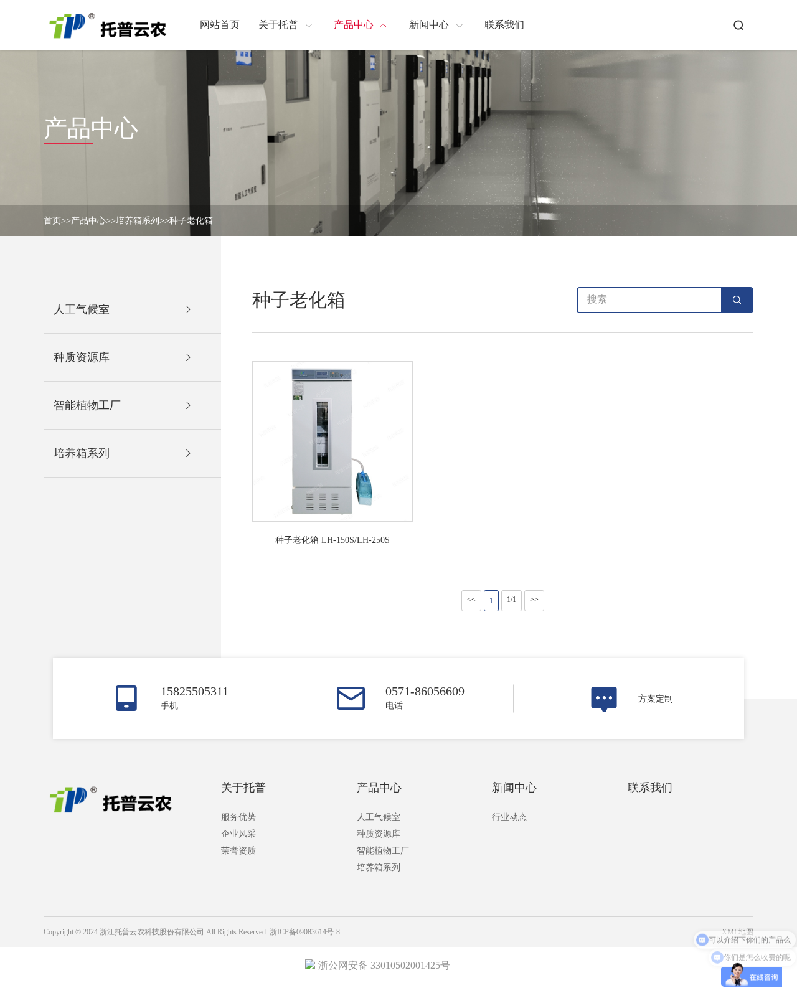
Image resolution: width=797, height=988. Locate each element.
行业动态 (509, 817)
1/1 (511, 599)
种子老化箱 (191, 220)
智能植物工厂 (383, 850)
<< (471, 599)
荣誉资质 (238, 850)
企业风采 (238, 834)
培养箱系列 (137, 220)
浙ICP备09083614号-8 (305, 932)
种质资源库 (378, 834)
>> (534, 599)
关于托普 (243, 787)
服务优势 (238, 817)
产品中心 (88, 220)
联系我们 (650, 787)
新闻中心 (514, 787)
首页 (52, 220)
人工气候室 (378, 817)
